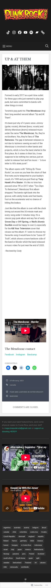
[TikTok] (8, 32)
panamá (16, 554)
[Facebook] (20, 32)
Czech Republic (9, 536)
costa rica (34, 532)
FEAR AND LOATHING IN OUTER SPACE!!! (26, 392)
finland (6, 541)
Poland (31, 554)
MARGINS (14, 396)
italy (12, 549)
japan (20, 549)
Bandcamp (32, 354)
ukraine (43, 563)
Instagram (20, 354)
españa (40, 536)
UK (36, 563)
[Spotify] (31, 32)
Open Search (46, 46)
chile (14, 532)
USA (5, 567)
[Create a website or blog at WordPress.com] (25, 579)
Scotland (41, 554)
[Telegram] (43, 32)
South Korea (20, 558)
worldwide (25, 567)
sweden (6, 563)
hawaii (6, 545)
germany (23, 541)
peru (24, 554)
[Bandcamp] (37, 32)
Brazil (44, 528)
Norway (6, 554)
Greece (40, 541)
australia (17, 528)
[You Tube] (25, 32)
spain (31, 558)
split (37, 558)
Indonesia (38, 545)
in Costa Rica (26, 545)
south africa (8, 558)
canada (13, 385)
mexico (28, 549)
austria (26, 528)
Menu (9, 46)
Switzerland (17, 563)
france (14, 541)
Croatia (44, 532)
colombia (23, 532)
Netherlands (38, 549)
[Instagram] (14, 32)
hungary (15, 545)
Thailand (28, 563)
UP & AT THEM (18, 59)
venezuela (14, 567)
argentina (7, 528)
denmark (22, 536)
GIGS (32, 541)
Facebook (9, 354)
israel (6, 549)
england (31, 536)
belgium (35, 528)
